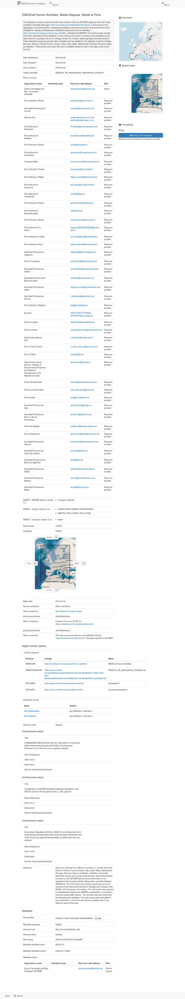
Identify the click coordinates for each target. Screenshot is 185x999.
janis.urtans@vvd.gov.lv (81, 362)
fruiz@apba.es (77, 459)
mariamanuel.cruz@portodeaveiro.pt (86, 329)
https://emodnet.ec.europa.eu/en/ (70, 638)
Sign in (167, 4)
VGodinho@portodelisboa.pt (83, 322)
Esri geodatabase (31, 711)
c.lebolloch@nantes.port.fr (82, 337)
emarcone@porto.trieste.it (82, 169)
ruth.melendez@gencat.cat (82, 389)
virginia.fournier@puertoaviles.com (85, 287)
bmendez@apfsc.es (79, 450)
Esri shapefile (30, 716)
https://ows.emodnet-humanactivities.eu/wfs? (63, 689)
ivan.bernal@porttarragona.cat (84, 261)
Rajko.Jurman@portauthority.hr (84, 177)
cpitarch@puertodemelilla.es (83, 468)
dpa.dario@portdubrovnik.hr (83, 184)
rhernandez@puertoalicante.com (85, 441)
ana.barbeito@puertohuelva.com (85, 268)
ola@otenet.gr (77, 210)
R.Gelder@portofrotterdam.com (84, 126)
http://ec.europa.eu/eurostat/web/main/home (70, 24)
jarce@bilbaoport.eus (80, 487)
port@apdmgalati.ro (79, 144)
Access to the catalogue (142, 135)
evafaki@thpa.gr (78, 193)
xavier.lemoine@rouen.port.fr (83, 219)
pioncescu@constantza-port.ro (84, 152)
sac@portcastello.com (80, 397)
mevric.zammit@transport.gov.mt (85, 161)
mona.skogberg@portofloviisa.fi (84, 236)
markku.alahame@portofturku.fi (84, 346)
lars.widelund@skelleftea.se (82, 135)
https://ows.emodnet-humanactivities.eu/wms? (64, 683)
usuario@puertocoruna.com (83, 108)
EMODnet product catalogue (33, 3)
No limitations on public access (69, 611)
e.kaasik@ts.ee (77, 354)
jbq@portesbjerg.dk (79, 305)
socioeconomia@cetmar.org (83, 88)
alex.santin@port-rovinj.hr (82, 100)
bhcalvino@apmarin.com (81, 414)
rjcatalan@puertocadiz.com (82, 278)
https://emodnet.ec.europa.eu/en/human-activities (44, 33)
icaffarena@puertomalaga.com (84, 426)
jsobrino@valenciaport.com (82, 120)
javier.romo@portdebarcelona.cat (85, 433)
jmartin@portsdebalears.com (83, 478)
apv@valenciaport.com (80, 117)
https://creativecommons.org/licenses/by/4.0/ (75, 624)
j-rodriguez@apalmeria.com (82, 296)
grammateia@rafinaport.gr (82, 203)
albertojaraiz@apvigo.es (81, 405)
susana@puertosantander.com (84, 382)
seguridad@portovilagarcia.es (83, 252)
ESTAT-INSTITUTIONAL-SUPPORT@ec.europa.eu (82, 314)
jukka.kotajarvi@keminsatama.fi (84, 244)
